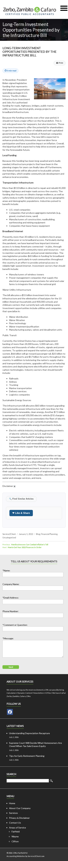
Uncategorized (9, 537)
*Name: (6, 570)
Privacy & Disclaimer (19, 817)
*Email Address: (10, 597)
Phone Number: (10, 611)
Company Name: (10, 584)
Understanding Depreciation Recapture (29, 733)
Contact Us (15, 822)
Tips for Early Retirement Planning (26, 755)
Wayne (15, 836)
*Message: (8, 638)
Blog (38, 534)
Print (59, 63)
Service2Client (9, 534)
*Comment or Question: (15, 624)
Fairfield (16, 831)
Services (13, 813)
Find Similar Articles (21, 499)
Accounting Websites (16, 856)
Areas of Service (17, 827)
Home (12, 803)
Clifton (15, 841)
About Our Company (20, 808)
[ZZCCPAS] (10, 712)
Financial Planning (49, 534)
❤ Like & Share (21, 513)
